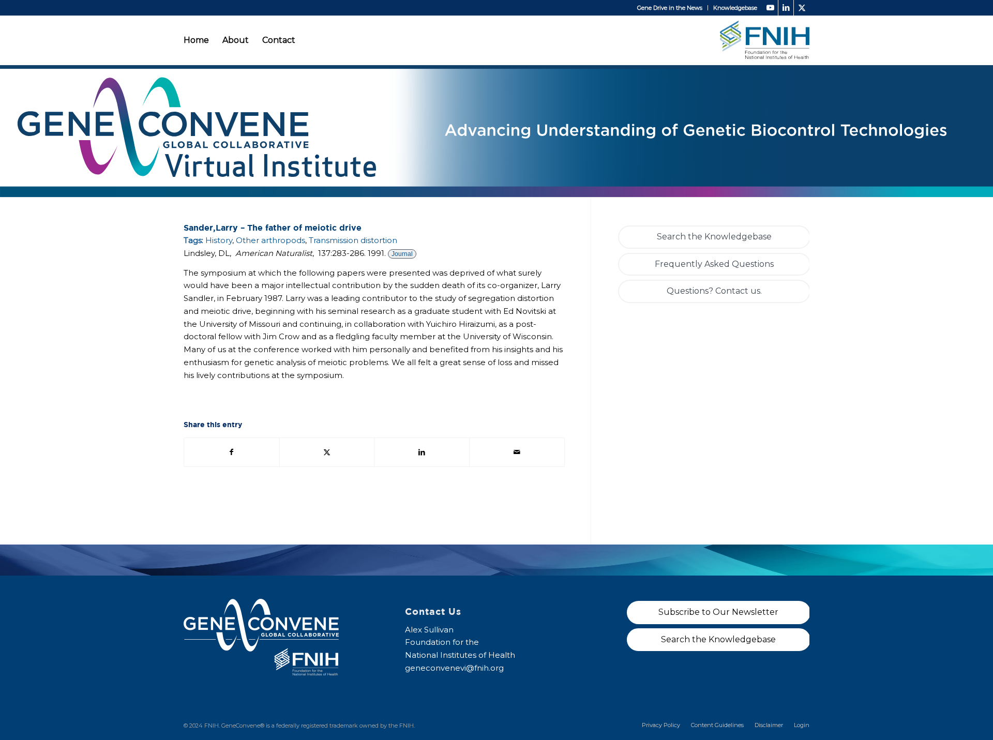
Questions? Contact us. (714, 291)
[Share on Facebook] (231, 452)
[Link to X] (801, 8)
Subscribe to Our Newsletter (718, 612)
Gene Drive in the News (669, 7)
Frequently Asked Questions (714, 264)
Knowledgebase (735, 7)
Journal (402, 254)
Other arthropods (270, 240)
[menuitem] (670, 7)
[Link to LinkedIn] (785, 8)
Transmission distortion (353, 240)
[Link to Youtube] (770, 8)
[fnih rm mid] (764, 40)
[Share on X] (327, 452)
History (218, 240)
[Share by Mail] (517, 452)
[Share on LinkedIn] (421, 452)
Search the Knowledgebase (714, 236)
